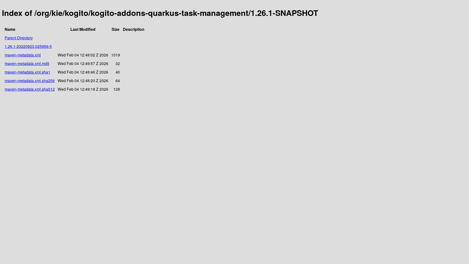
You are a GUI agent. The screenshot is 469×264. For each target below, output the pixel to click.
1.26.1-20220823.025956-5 (28, 46)
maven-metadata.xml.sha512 (30, 89)
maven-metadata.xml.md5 (27, 63)
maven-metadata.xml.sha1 (27, 72)
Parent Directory (19, 38)
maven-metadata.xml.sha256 (30, 80)
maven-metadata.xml (23, 55)
